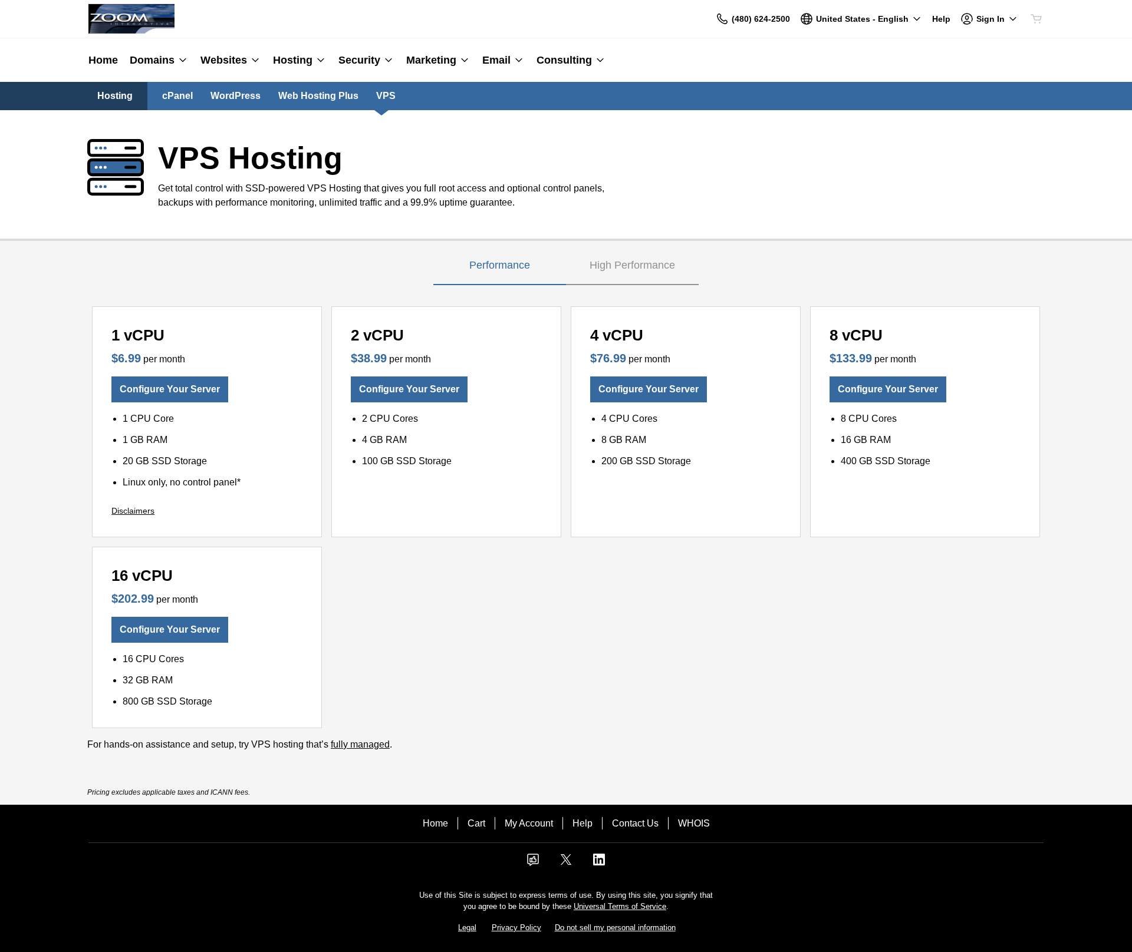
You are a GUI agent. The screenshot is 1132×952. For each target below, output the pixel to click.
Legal (467, 927)
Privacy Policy (516, 927)
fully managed (360, 744)
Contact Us (635, 823)
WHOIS (694, 823)
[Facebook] (533, 863)
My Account (529, 823)
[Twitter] (566, 863)
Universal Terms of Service (620, 906)
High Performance (632, 265)
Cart (476, 823)
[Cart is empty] (1036, 19)
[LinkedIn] (599, 863)
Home (435, 823)
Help (582, 823)
